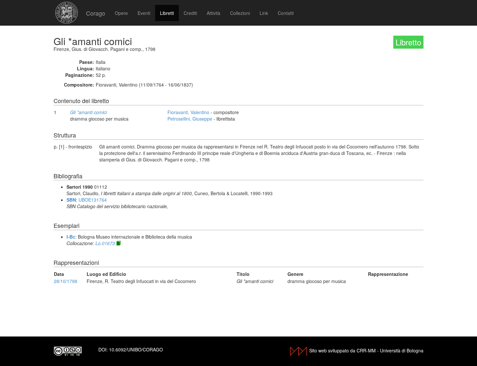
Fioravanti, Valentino (188, 112)
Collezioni (240, 13)
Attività (213, 13)
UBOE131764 (93, 199)
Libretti (167, 13)
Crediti (190, 13)
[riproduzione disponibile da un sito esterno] (118, 243)
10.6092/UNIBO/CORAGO (136, 349)
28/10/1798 (65, 281)
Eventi (144, 13)
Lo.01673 (105, 243)
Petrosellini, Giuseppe (189, 118)
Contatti (286, 13)
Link (264, 13)
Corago (95, 13)
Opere (121, 13)
